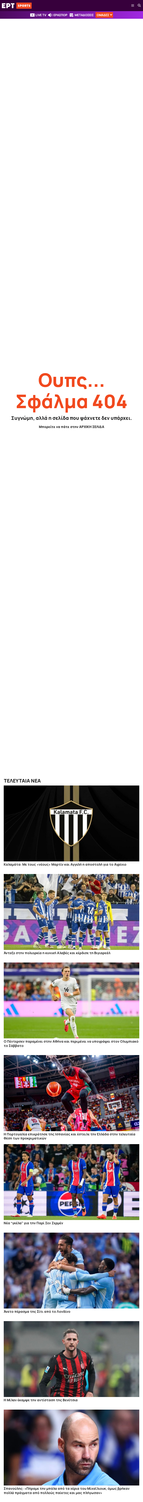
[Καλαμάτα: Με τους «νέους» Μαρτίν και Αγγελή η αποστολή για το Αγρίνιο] (71, 824)
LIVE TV (41, 15)
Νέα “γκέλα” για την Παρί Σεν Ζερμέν (33, 1223)
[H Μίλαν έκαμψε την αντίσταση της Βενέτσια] (71, 1359)
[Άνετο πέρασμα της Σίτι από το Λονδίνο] (71, 1271)
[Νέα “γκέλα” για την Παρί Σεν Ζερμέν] (71, 1182)
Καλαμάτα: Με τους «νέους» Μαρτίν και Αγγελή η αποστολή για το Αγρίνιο (65, 864)
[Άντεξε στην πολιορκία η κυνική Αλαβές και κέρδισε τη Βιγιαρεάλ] (71, 912)
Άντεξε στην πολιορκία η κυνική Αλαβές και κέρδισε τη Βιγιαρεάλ (57, 953)
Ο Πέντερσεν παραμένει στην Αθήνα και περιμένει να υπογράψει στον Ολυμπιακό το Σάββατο (71, 1043)
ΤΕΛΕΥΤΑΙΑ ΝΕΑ (22, 780)
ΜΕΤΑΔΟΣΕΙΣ (84, 15)
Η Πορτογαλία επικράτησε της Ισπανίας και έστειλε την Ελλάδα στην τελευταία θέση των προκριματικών (69, 1136)
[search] (139, 5)
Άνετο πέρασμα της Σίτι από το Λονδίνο (37, 1311)
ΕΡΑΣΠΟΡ (60, 15)
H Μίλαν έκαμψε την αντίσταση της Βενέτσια (41, 1400)
